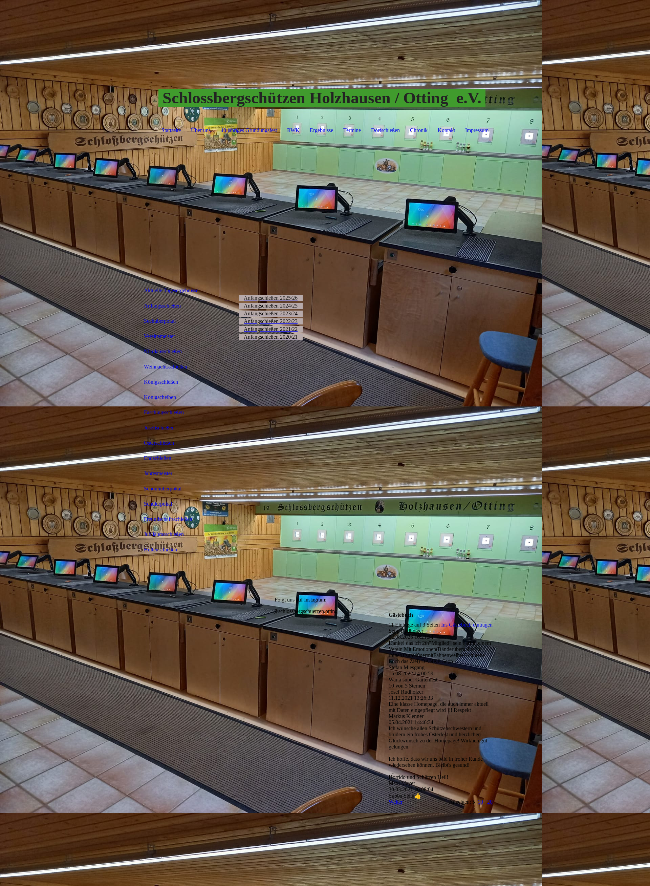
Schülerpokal (158, 504)
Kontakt (446, 130)
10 (480, 802)
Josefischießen (159, 427)
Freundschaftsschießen (168, 519)
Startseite (171, 130)
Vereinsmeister (159, 336)
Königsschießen (161, 382)
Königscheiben (160, 397)
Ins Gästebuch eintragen (467, 625)
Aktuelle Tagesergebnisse (171, 290)
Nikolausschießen (163, 351)
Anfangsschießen (162, 306)
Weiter (396, 802)
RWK (293, 130)
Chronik (419, 130)
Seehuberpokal (160, 321)
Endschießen (157, 458)
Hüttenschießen (160, 549)
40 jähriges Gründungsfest (249, 130)
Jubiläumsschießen (164, 534)
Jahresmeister (158, 473)
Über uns (201, 130)
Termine (352, 130)
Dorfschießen (385, 130)
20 (490, 802)
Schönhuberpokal (162, 488)
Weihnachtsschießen (165, 367)
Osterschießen (159, 443)
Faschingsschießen (164, 412)
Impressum (477, 130)
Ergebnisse (321, 130)
